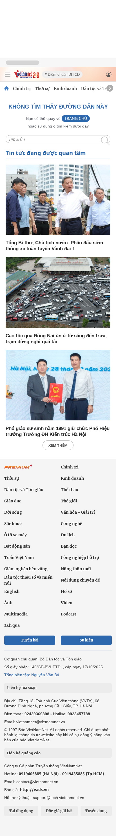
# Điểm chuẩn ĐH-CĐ (62, 74)
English (11, 591)
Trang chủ (75, 118)
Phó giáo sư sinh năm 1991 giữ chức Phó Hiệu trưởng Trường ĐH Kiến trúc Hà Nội (58, 431)
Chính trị (22, 88)
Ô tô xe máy (15, 534)
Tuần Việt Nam (19, 557)
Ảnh (8, 602)
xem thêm (58, 445)
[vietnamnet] (26, 76)
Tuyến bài (30, 640)
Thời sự (42, 88)
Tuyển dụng (96, 811)
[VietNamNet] (6, 88)
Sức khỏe (13, 523)
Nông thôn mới (76, 568)
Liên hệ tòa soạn (22, 687)
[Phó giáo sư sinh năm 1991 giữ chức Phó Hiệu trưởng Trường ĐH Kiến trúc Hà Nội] (58, 385)
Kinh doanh (65, 88)
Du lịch (68, 534)
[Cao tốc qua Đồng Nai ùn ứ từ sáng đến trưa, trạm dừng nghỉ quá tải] (58, 292)
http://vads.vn (34, 789)
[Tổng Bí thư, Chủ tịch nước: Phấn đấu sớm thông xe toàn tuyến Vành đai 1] (58, 200)
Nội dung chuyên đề (80, 580)
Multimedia (16, 614)
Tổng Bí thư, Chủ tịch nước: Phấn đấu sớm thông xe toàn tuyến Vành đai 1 (54, 245)
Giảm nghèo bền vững (26, 568)
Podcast (68, 614)
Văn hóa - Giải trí (78, 512)
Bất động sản (17, 546)
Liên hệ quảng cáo (24, 752)
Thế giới (69, 501)
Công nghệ (71, 523)
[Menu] (7, 74)
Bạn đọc (69, 546)
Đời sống (13, 512)
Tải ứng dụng (21, 811)
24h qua (12, 625)
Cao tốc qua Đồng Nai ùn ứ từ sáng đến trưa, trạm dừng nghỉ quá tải (56, 338)
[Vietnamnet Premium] (18, 469)
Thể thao (69, 489)
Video (66, 602)
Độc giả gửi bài (59, 811)
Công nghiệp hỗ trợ (80, 557)
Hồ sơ (66, 591)
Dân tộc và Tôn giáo (23, 489)
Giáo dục (12, 501)
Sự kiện (86, 640)
